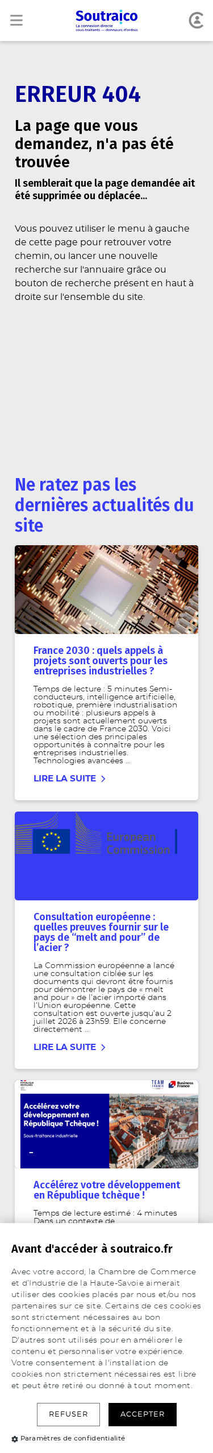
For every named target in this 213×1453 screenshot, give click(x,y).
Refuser (68, 1414)
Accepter (142, 1414)
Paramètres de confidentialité (73, 1438)
